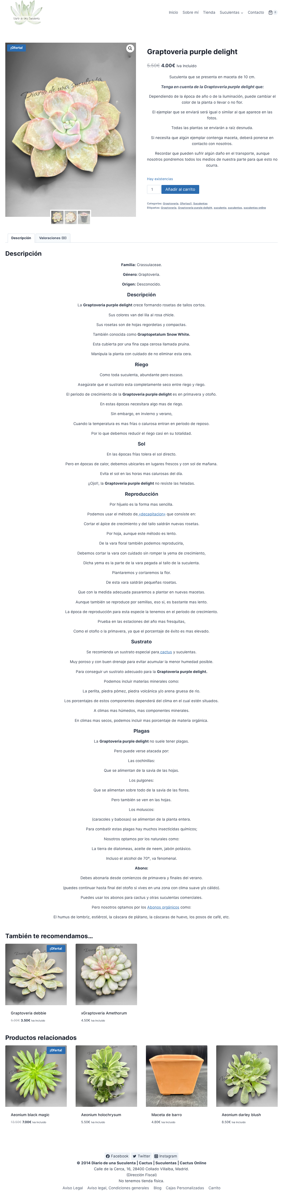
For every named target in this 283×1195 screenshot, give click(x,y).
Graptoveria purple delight (195, 207)
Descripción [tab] (21, 238)
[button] (130, 48)
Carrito (214, 1188)
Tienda (209, 12)
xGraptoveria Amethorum (104, 1013)
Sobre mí (191, 12)
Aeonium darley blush (241, 1115)
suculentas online (255, 207)
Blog (157, 1188)
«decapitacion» (152, 514)
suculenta (220, 207)
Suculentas (200, 203)
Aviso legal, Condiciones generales (118, 1188)
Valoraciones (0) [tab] (53, 238)
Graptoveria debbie (28, 1013)
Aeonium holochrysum (101, 1115)
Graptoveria (170, 203)
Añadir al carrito (180, 189)
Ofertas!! (186, 203)
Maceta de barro (166, 1115)
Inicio (173, 12)
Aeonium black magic (30, 1115)
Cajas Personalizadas (185, 1188)
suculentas (235, 207)
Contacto (256, 12)
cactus (165, 652)
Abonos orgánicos (163, 907)
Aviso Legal (73, 1188)
